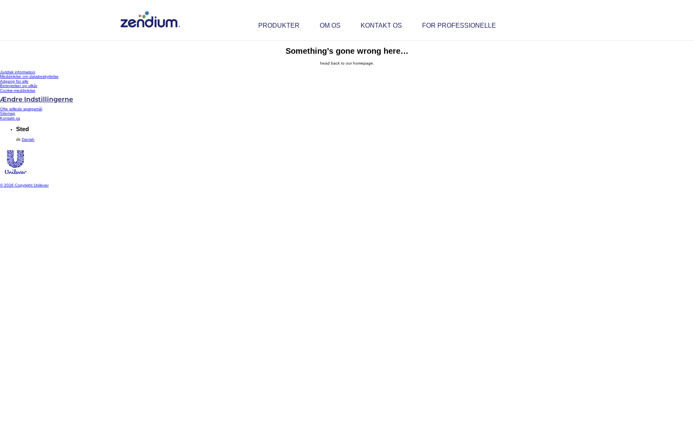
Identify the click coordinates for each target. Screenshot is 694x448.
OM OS (330, 25)
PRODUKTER (279, 25)
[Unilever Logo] (15, 176)
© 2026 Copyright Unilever (24, 185)
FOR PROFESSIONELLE (459, 25)
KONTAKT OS (381, 25)
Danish (28, 139)
